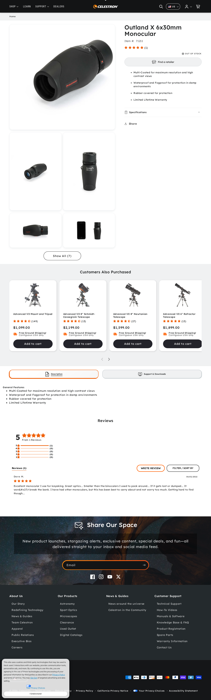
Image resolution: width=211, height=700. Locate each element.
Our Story (18, 603)
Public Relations (23, 635)
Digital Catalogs (71, 635)
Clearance (67, 622)
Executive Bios (21, 641)
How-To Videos (167, 610)
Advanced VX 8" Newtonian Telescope (130, 315)
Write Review (151, 468)
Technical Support (169, 603)
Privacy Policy (58, 674)
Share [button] (133, 123)
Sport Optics (68, 610)
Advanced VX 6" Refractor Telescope (179, 315)
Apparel (17, 628)
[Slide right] (109, 359)
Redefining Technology (27, 610)
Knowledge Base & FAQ (173, 622)
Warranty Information (172, 641)
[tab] (54, 374)
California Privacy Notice (112, 690)
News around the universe (126, 603)
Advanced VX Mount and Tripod (32, 313)
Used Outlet (68, 628)
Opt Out (33, 678)
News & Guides (22, 616)
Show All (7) (62, 256)
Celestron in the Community (127, 610)
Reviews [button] (19, 468)
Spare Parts (165, 635)
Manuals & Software (171, 616)
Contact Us (164, 647)
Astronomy (67, 603)
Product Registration (171, 628)
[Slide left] (102, 359)
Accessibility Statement (183, 690)
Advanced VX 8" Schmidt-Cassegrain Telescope (79, 315)
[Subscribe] (144, 565)
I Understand (36, 694)
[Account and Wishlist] (188, 6)
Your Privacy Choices (152, 690)
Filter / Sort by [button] (183, 468)
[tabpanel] (105, 395)
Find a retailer (166, 61)
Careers (17, 647)
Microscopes (68, 616)
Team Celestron (22, 622)
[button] (161, 6)
